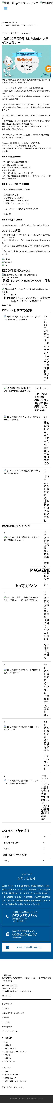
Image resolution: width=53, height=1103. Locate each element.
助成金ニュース (10, 1078)
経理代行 (8, 1055)
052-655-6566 (24, 916)
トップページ (7, 1004)
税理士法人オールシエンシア (13, 1087)
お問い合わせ (7, 1026)
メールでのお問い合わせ (29, 947)
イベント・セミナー (11, 842)
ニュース (7, 848)
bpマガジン (6, 1022)
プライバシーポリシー (10, 1031)
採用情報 (5, 1017)
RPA (6, 1042)
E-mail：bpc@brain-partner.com (16, 991)
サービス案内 (7, 1038)
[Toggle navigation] (5, 8)
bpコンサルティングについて (13, 1013)
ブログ (6, 836)
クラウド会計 (10, 1061)
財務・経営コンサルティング (15, 854)
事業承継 (8, 1058)
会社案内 (5, 1008)
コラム (6, 860)
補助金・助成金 (10, 1048)
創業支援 (8, 1045)
